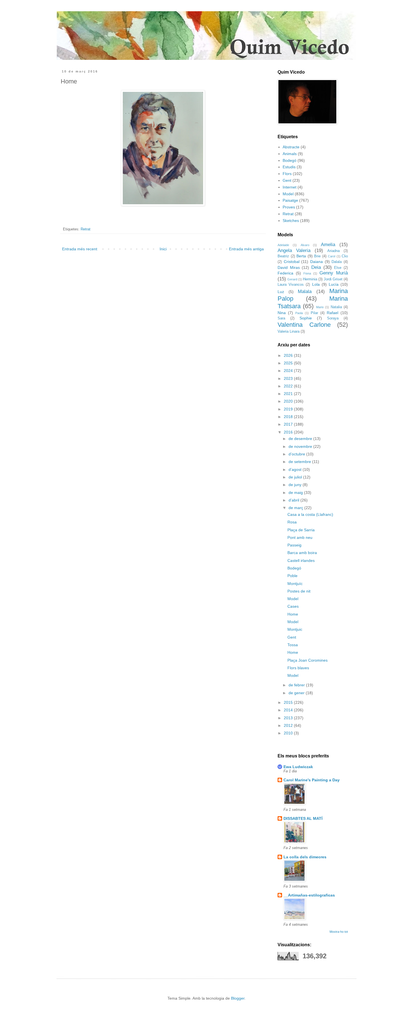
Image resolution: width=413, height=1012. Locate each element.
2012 (289, 725)
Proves (289, 207)
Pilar (314, 313)
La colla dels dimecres (304, 857)
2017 (289, 424)
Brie (317, 256)
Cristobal (291, 261)
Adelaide (283, 245)
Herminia (310, 279)
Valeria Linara (288, 331)
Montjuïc (295, 583)
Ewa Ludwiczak (298, 766)
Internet (289, 187)
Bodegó (289, 160)
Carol (331, 256)
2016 (289, 432)
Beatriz (283, 256)
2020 (289, 401)
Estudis (289, 167)
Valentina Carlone (304, 324)
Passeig (294, 545)
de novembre (301, 446)
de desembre (301, 438)
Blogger (237, 998)
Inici (163, 249)
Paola (299, 313)
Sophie (305, 318)
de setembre (300, 461)
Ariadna (333, 251)
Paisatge (290, 200)
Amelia (328, 244)
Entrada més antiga (246, 249)
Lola (316, 284)
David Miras (289, 267)
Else (337, 268)
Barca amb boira (302, 552)
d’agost (296, 469)
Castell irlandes (301, 560)
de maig (296, 492)
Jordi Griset (333, 279)
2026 (289, 355)
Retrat (85, 229)
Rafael (332, 312)
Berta (301, 256)
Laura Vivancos (291, 285)
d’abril (294, 500)
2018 (289, 416)
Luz (281, 291)
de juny (296, 484)
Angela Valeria (294, 250)
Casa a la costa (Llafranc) (310, 514)
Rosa (292, 522)
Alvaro (305, 245)
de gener (297, 693)
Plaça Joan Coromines (307, 660)
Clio (345, 256)
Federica (285, 273)
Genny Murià (333, 273)
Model (288, 194)
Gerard (292, 279)
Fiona (307, 273)
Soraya (333, 318)
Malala (305, 291)
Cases (293, 606)
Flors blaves (298, 668)
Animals (290, 153)
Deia (316, 267)
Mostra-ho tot (339, 931)
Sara (281, 318)
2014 (289, 710)
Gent (287, 180)
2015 (289, 702)
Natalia (336, 307)
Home (292, 614)
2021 (289, 393)
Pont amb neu (299, 537)
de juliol (296, 477)
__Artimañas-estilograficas (309, 895)
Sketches (291, 220)
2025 (289, 363)
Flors (287, 173)
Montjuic (294, 629)
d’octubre (297, 454)
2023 (289, 378)
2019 (289, 409)
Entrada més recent (79, 249)
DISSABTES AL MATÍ (303, 818)
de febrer (297, 685)
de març (296, 507)
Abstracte (291, 147)
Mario (320, 307)
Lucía (334, 284)
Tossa (292, 645)
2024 (289, 370)
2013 (289, 718)
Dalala (337, 262)
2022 (289, 386)
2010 (289, 733)
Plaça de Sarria (301, 530)
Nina (282, 312)
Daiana (316, 261)
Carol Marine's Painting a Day (311, 780)
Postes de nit (298, 591)
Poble (292, 575)
